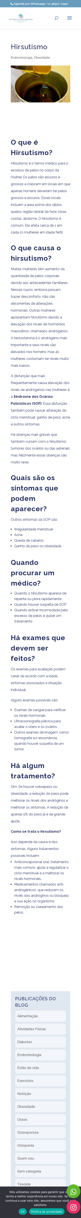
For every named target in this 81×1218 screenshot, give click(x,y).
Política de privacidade (46, 1211)
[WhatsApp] (73, 1191)
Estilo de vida (28, 1068)
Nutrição (24, 1094)
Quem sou (25, 1158)
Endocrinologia (21, 57)
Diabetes (24, 1042)
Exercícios (25, 1081)
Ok (23, 1211)
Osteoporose (28, 1132)
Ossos (22, 1120)
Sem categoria (29, 1171)
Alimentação (27, 1016)
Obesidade (42, 57)
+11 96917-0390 (57, 3)
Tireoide (24, 1184)
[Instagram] (73, 1207)
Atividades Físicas (31, 1029)
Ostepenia (25, 1145)
